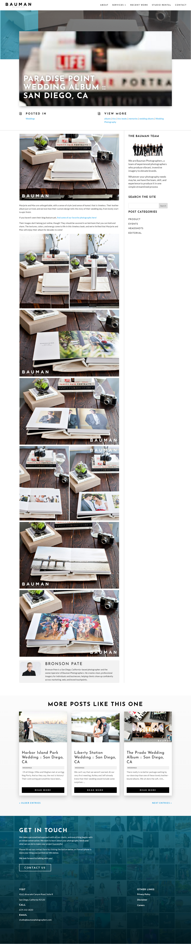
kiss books (122, 118)
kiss (114, 118)
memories (133, 118)
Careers (141, 905)
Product (134, 219)
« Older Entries (30, 803)
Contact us (35, 867)
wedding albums (146, 118)
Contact (181, 5)
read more (43, 790)
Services (118, 5)
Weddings (30, 118)
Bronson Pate (64, 664)
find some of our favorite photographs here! (77, 217)
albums (107, 118)
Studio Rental (161, 5)
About (104, 5)
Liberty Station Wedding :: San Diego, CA (95, 757)
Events (133, 224)
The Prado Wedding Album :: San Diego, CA (145, 757)
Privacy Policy (143, 894)
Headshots (135, 228)
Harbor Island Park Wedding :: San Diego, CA (43, 757)
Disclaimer (142, 899)
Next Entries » (162, 803)
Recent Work (139, 5)
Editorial (135, 233)
